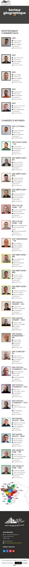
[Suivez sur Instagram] (10, 551)
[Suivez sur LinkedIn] (4, 551)
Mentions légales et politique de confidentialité (15, 558)
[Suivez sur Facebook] (7, 551)
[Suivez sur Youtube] (13, 551)
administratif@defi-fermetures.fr (13, 543)
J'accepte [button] (18, 563)
